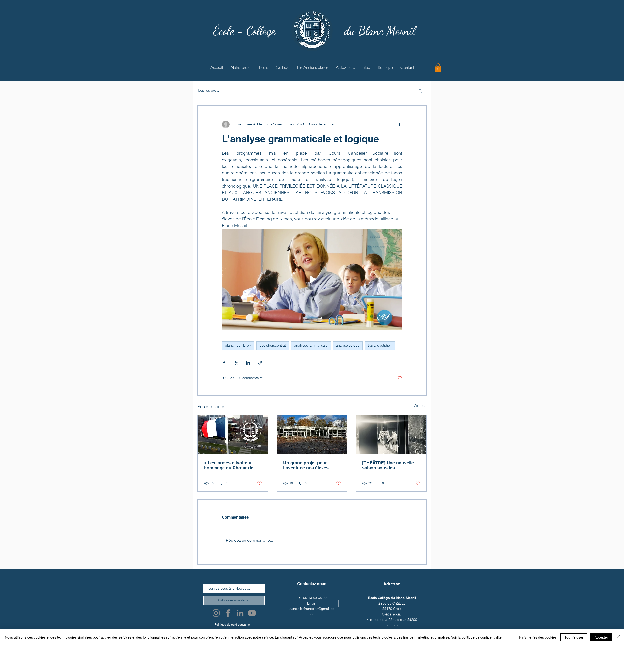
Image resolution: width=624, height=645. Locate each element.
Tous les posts (208, 90)
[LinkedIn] (240, 613)
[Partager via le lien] (260, 362)
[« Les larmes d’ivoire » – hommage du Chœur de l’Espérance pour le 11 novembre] (233, 434)
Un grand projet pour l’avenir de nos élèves (306, 465)
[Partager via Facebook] (224, 362)
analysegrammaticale (311, 345)
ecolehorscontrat (273, 345)
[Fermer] (618, 637)
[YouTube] (252, 613)
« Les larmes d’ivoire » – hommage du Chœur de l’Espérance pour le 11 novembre (229, 465)
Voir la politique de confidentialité (476, 637)
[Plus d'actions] (399, 124)
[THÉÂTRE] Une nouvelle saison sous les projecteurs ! (388, 465)
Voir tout (420, 405)
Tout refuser (574, 637)
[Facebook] (228, 613)
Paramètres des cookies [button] (537, 637)
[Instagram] (216, 613)
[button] (438, 67)
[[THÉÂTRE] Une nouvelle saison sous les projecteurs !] (391, 434)
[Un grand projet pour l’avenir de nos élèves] (312, 434)
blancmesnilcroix (238, 345)
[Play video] (312, 279)
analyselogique (348, 345)
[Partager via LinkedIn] (248, 362)
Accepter (601, 637)
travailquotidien (380, 345)
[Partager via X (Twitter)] (236, 362)
